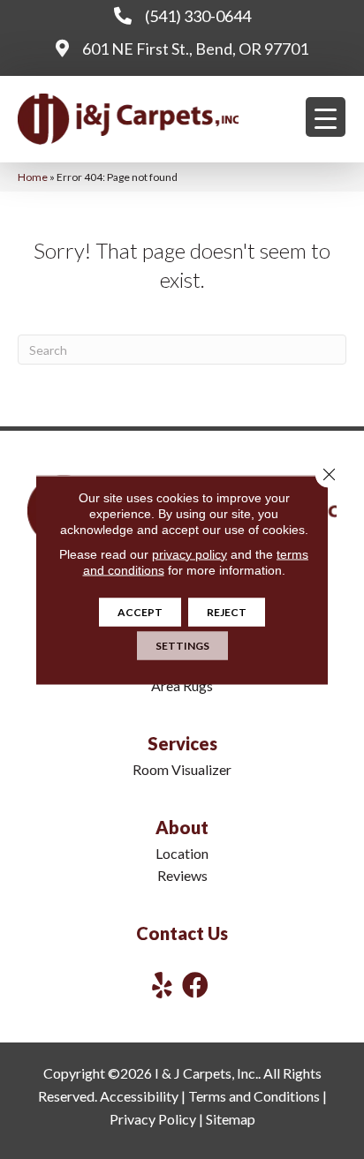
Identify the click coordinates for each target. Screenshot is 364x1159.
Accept (140, 611)
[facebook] (195, 984)
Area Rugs (182, 685)
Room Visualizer (182, 769)
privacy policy (189, 553)
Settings (182, 644)
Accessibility (139, 1096)
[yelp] (162, 984)
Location (182, 853)
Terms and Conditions (254, 1096)
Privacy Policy (153, 1118)
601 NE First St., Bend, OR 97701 (195, 48)
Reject (226, 611)
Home (33, 177)
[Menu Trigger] (325, 117)
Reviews (182, 875)
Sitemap (230, 1118)
